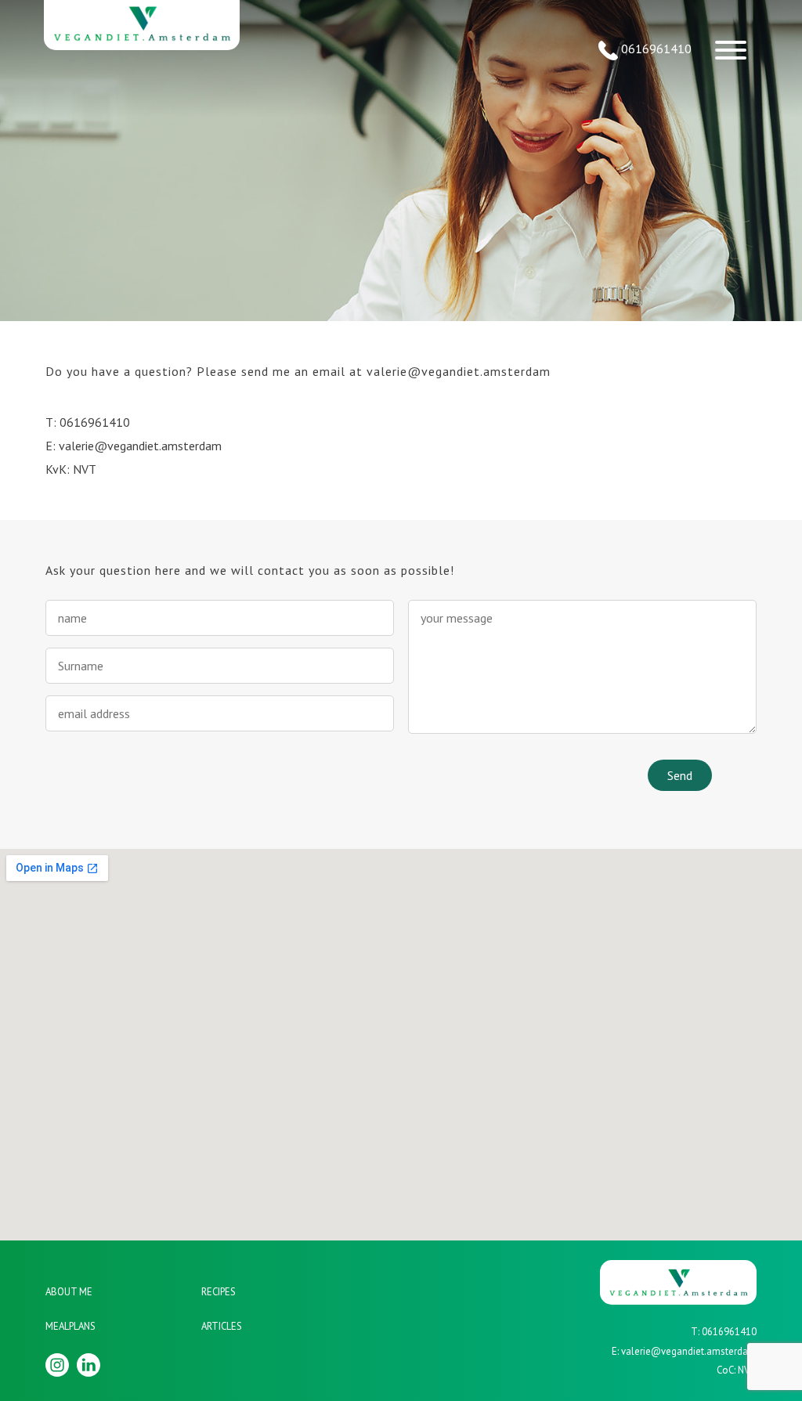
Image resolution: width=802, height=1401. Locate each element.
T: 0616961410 (87, 422)
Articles (221, 1326)
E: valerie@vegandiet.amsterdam (133, 445)
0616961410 (655, 48)
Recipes (218, 1291)
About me (68, 1291)
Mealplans (70, 1326)
